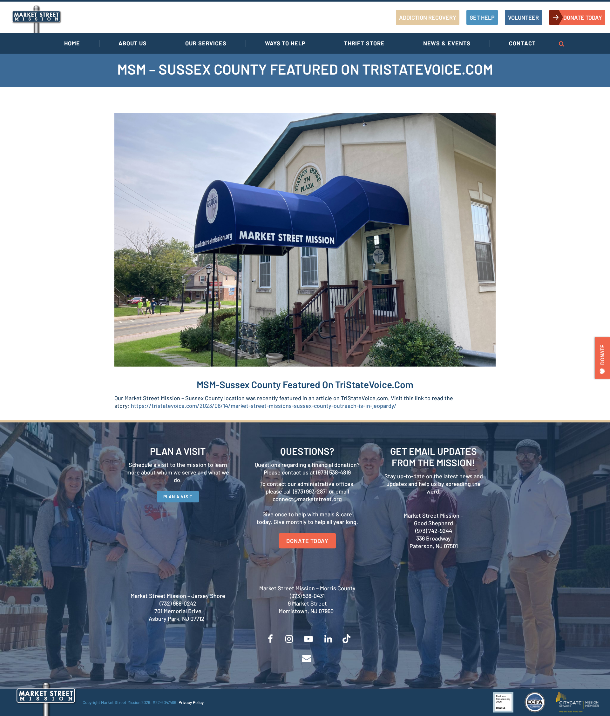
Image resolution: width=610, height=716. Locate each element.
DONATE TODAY (582, 17)
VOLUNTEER (523, 17)
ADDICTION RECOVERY (427, 17)
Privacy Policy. (192, 702)
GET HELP (482, 17)
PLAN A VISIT (178, 496)
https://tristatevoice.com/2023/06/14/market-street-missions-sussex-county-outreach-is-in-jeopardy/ (263, 405)
